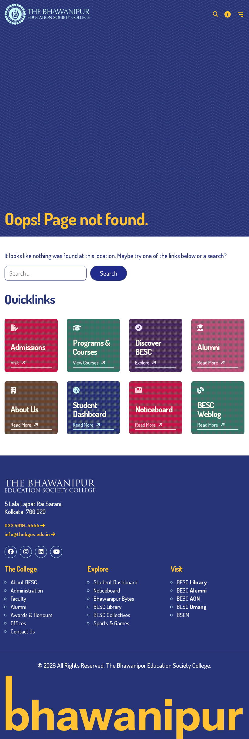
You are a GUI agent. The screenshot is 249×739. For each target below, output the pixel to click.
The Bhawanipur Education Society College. (158, 665)
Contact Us (23, 631)
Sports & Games (111, 623)
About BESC (24, 582)
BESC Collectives (112, 614)
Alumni (18, 606)
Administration (27, 590)
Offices (18, 623)
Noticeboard (107, 590)
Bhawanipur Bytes (114, 598)
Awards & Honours (32, 614)
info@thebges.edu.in (28, 534)
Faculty (18, 598)
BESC (192, 582)
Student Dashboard (116, 582)
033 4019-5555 (22, 525)
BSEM (183, 614)
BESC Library (107, 606)
